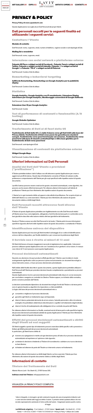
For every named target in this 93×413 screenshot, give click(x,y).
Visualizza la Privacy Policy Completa (33, 385)
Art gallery (6, 3)
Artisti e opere (64, 5)
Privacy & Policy (59, 412)
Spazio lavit (6, 7)
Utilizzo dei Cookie (72, 412)
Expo (33, 5)
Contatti (81, 5)
